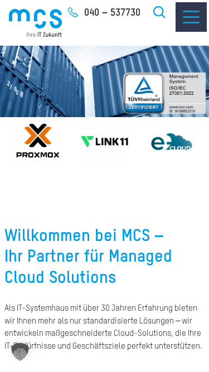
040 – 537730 (112, 13)
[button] (20, 352)
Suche (160, 12)
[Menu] (191, 17)
